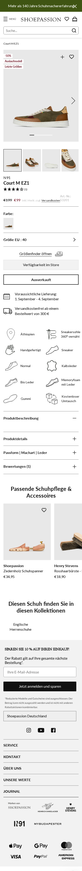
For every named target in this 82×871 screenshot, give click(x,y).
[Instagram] (28, 730)
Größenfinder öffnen (35, 253)
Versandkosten (50, 200)
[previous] (9, 100)
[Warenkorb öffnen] (74, 19)
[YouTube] (41, 730)
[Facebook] (53, 730)
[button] (41, 189)
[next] (72, 100)
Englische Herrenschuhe (20, 626)
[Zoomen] (62, 57)
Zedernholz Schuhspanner (23, 571)
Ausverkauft (41, 279)
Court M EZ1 (11, 43)
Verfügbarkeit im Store (41, 264)
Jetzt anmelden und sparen (40, 686)
